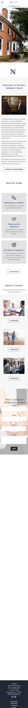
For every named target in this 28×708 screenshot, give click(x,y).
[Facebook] (12, 697)
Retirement (14, 703)
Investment (14, 705)
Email (14, 415)
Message (14, 435)
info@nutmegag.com (14, 694)
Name (14, 405)
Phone (14, 425)
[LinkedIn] (15, 697)
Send (14, 448)
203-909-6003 (16, 686)
